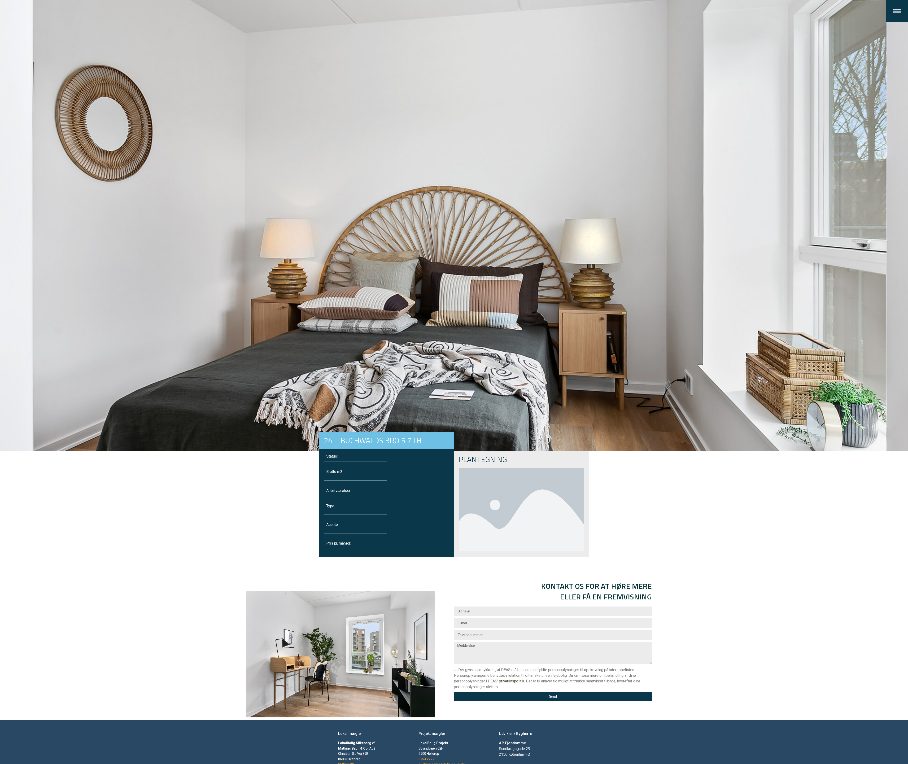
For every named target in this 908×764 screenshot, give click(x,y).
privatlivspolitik (511, 681)
